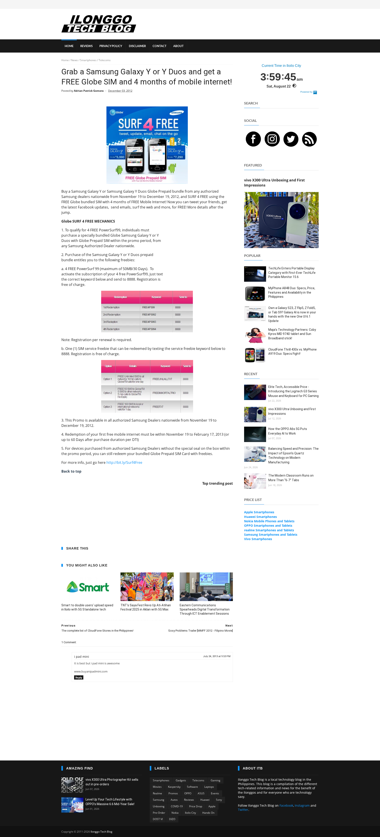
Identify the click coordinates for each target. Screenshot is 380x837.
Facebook (286, 805)
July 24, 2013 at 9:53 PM (216, 656)
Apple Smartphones (259, 512)
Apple (212, 806)
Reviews (189, 800)
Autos (174, 800)
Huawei (205, 800)
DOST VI (158, 819)
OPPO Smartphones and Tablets (268, 525)
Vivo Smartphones (258, 539)
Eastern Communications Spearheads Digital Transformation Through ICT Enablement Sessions (205, 609)
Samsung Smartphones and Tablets (270, 534)
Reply (78, 677)
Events (215, 793)
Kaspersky (174, 787)
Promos (173, 793)
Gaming (215, 780)
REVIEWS (86, 46)
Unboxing (158, 806)
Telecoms (198, 780)
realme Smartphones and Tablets (269, 530)
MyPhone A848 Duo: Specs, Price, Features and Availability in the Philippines (291, 292)
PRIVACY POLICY (110, 46)
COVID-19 (177, 806)
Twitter (243, 810)
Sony (219, 800)
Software (192, 787)
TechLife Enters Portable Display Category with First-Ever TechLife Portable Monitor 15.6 (292, 273)
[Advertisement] (200, 254)
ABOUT (178, 46)
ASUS (201, 793)
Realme (157, 793)
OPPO (187, 793)
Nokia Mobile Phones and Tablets (269, 521)
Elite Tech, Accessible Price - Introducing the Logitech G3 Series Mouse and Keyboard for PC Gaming (293, 391)
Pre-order (159, 813)
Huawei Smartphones (260, 517)
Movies (157, 787)
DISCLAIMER (137, 46)
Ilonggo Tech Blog (101, 831)
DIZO (172, 819)
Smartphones (161, 780)
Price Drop (195, 806)
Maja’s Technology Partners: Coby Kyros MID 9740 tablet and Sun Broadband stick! (292, 334)
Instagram (302, 805)
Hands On (208, 813)
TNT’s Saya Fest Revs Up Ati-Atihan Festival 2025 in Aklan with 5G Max (146, 607)
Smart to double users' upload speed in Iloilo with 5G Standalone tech (87, 607)
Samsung (158, 800)
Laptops (209, 787)
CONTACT (159, 46)
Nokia (175, 813)
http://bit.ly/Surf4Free (124, 462)
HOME (69, 46)
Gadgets (181, 780)
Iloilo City (190, 813)
